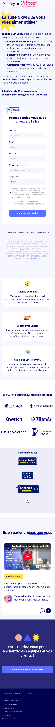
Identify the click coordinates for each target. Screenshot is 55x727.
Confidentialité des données (12, 712)
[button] (42, 610)
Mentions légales (8, 708)
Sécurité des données (10, 719)
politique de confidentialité (18, 250)
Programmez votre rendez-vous (27, 669)
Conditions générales (9, 704)
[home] (26, 4)
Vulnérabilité (6, 715)
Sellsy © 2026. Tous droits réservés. (16, 693)
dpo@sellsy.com (34, 258)
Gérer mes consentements (11, 701)
